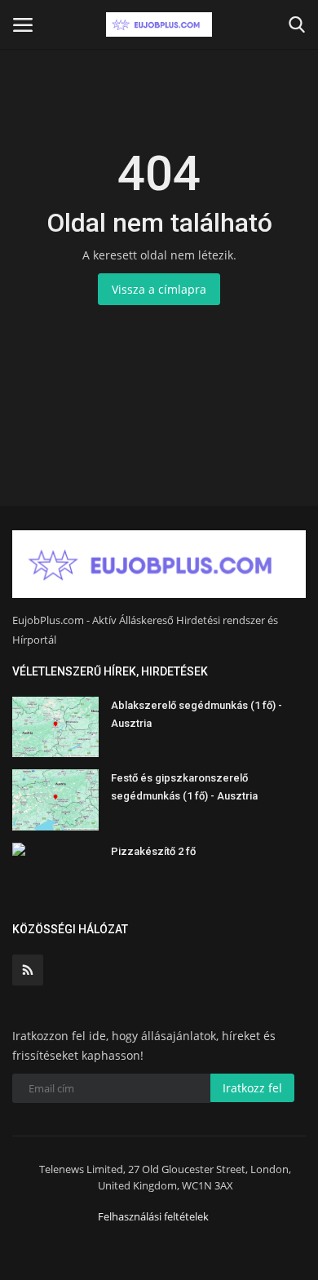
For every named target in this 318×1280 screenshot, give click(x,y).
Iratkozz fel (252, 1088)
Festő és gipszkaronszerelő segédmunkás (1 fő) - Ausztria (184, 787)
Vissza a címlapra (159, 289)
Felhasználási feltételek (153, 1216)
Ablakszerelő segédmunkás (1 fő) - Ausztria (196, 714)
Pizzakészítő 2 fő (153, 851)
